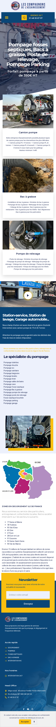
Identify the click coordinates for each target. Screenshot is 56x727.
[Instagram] (32, 709)
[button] (6, 17)
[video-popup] (28, 295)
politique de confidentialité (40, 715)
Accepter (25, 721)
